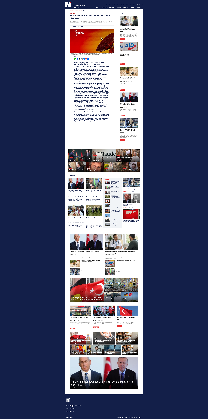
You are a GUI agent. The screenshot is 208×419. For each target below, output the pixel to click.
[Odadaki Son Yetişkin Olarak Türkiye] (127, 343)
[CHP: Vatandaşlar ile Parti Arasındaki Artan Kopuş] (80, 343)
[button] (137, 4)
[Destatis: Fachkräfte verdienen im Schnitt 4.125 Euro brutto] (78, 382)
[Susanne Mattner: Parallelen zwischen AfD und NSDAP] (129, 79)
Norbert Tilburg (125, 63)
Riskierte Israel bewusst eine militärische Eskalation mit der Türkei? (127, 137)
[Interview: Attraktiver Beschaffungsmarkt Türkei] (129, 329)
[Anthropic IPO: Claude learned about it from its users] (104, 188)
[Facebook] (141, 4)
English (71, 189)
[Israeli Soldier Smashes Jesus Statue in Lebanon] (113, 199)
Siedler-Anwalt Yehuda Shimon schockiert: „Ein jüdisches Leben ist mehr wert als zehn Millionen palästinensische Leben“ (115, 238)
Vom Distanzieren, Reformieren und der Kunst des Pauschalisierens (114, 248)
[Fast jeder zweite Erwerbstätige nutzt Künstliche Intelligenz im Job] (127, 371)
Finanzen (121, 63)
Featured (121, 88)
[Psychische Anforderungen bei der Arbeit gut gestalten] (104, 371)
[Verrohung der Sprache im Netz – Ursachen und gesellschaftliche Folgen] (107, 252)
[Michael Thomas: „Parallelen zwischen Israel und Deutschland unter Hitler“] (94, 215)
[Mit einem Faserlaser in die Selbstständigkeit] (112, 382)
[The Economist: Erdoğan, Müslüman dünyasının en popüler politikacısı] (104, 343)
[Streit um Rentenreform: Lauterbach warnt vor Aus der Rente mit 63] (131, 247)
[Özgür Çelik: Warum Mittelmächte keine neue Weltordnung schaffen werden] (107, 257)
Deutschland (78, 10)
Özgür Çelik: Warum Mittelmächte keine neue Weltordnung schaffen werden (115, 257)
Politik (71, 10)
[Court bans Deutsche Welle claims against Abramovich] (95, 199)
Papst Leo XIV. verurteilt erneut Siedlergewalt (74, 251)
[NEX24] (70, 26)
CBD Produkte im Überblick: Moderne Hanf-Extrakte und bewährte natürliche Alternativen (129, 111)
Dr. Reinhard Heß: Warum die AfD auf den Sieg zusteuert (115, 233)
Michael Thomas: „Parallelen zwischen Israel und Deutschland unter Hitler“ (93, 224)
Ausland (70, 227)
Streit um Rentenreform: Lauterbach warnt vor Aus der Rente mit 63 (131, 253)
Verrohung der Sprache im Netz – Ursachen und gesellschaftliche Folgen (115, 252)
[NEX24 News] (68, 4)
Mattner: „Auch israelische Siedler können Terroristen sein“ (93, 251)
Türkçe (118, 351)
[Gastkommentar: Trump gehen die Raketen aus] (107, 243)
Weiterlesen (122, 71)
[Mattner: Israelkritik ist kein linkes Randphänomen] (107, 224)
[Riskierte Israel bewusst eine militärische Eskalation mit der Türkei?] (129, 129)
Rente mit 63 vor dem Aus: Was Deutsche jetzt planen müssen (127, 162)
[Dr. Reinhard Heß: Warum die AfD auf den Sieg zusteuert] (107, 233)
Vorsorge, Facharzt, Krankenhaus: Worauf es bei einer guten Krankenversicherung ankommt (128, 61)
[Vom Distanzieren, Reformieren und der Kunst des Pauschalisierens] (107, 247)
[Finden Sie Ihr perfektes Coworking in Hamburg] (130, 382)
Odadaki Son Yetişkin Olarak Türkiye (126, 350)
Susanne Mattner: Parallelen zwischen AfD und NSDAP (127, 86)
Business (95, 188)
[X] (142, 4)
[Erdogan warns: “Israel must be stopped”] (80, 188)
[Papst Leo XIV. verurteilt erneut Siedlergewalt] (76, 242)
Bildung (72, 369)
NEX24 (74, 26)
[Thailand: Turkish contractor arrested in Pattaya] (77, 199)
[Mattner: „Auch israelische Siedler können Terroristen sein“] (94, 242)
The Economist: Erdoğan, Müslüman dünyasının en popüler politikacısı (102, 350)
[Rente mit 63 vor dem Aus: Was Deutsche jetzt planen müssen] (129, 155)
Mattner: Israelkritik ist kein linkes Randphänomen (130, 238)
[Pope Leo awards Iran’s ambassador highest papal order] (128, 188)
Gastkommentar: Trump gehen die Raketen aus (115, 243)
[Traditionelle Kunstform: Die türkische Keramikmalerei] (121, 317)
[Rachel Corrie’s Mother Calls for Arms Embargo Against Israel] (131, 199)
